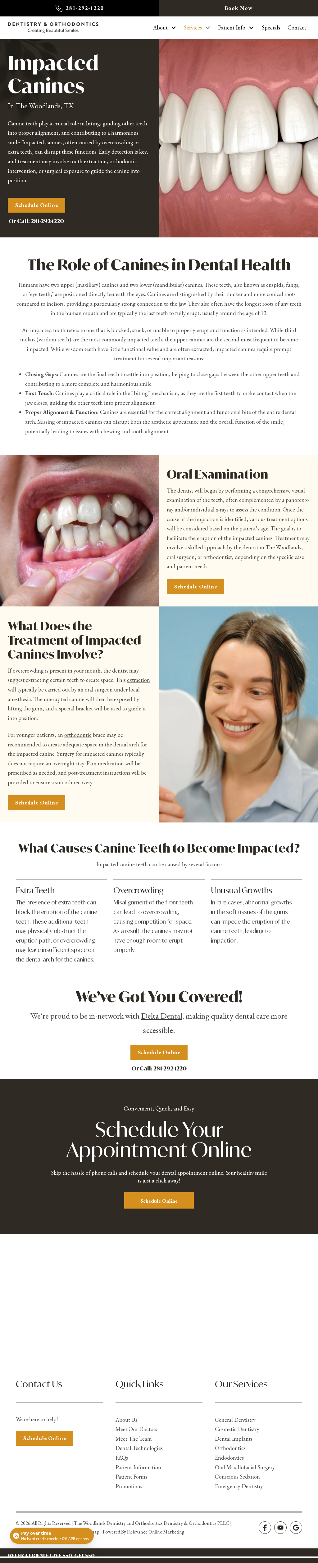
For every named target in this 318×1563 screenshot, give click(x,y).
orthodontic (78, 734)
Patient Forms (131, 1476)
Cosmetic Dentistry (237, 1429)
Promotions (129, 1486)
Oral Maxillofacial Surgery (245, 1467)
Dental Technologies (139, 1448)
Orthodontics (230, 1448)
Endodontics (229, 1457)
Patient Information (138, 1467)
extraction (138, 679)
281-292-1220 (47, 221)
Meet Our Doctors (136, 1429)
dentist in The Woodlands (272, 547)
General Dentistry (235, 1419)
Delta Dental (161, 1015)
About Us (126, 1419)
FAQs (122, 1457)
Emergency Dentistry (239, 1486)
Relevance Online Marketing (155, 1532)
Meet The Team (134, 1438)
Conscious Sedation (237, 1476)
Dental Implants (233, 1438)
